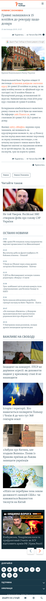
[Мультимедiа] (25, 598)
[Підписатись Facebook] (3, 569)
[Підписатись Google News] (9, 569)
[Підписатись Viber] (32, 569)
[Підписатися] (15, 575)
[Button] (18, 34)
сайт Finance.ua (21, 114)
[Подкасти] (33, 598)
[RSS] (3, 575)
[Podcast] (9, 575)
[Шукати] (41, 598)
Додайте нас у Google (11, 598)
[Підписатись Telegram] (38, 569)
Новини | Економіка (12, 11)
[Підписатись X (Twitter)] (15, 569)
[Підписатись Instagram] (26, 569)
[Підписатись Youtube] (21, 569)
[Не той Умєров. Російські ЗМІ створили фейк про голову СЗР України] (23, 200)
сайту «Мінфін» (17, 127)
